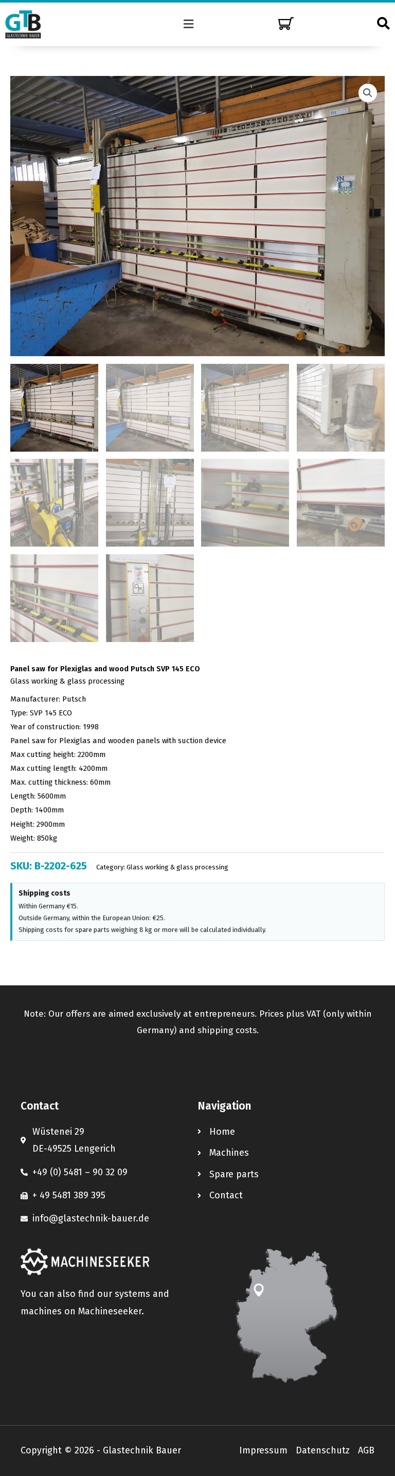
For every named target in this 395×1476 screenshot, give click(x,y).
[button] (189, 24)
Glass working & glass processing (67, 681)
